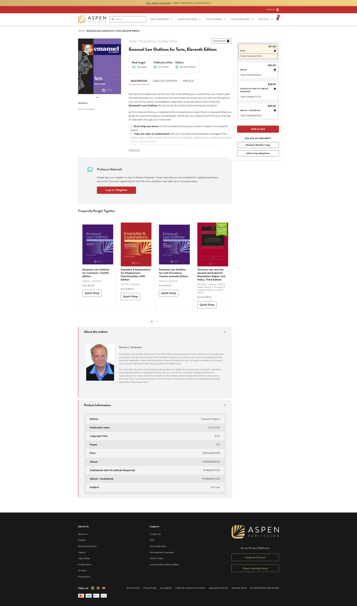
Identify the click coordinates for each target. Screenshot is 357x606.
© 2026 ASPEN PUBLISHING (264, 588)
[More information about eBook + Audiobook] (274, 110)
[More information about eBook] (274, 70)
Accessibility (166, 588)
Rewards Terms (239, 588)
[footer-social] (92, 588)
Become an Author (87, 546)
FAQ (152, 540)
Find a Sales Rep (158, 546)
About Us (82, 534)
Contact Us (155, 534)
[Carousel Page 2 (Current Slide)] (97, 97)
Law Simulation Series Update (164, 564)
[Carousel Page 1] (94, 97)
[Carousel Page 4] (101, 97)
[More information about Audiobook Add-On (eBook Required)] (274, 90)
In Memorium (85, 564)
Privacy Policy (150, 588)
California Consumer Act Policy (190, 588)
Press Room (84, 576)
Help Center (84, 558)
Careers (81, 552)
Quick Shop (92, 293)
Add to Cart (258, 129)
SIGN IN (271, 9)
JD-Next (82, 570)
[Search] (113, 19)
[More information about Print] (274, 51)
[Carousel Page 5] (104, 97)
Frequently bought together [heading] (96, 210)
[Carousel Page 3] (99, 97)
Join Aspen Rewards (158, 3)
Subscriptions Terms (218, 588)
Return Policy (156, 558)
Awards (81, 540)
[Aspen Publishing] (92, 19)
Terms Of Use (133, 588)
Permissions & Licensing (161, 552)
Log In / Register (116, 190)
